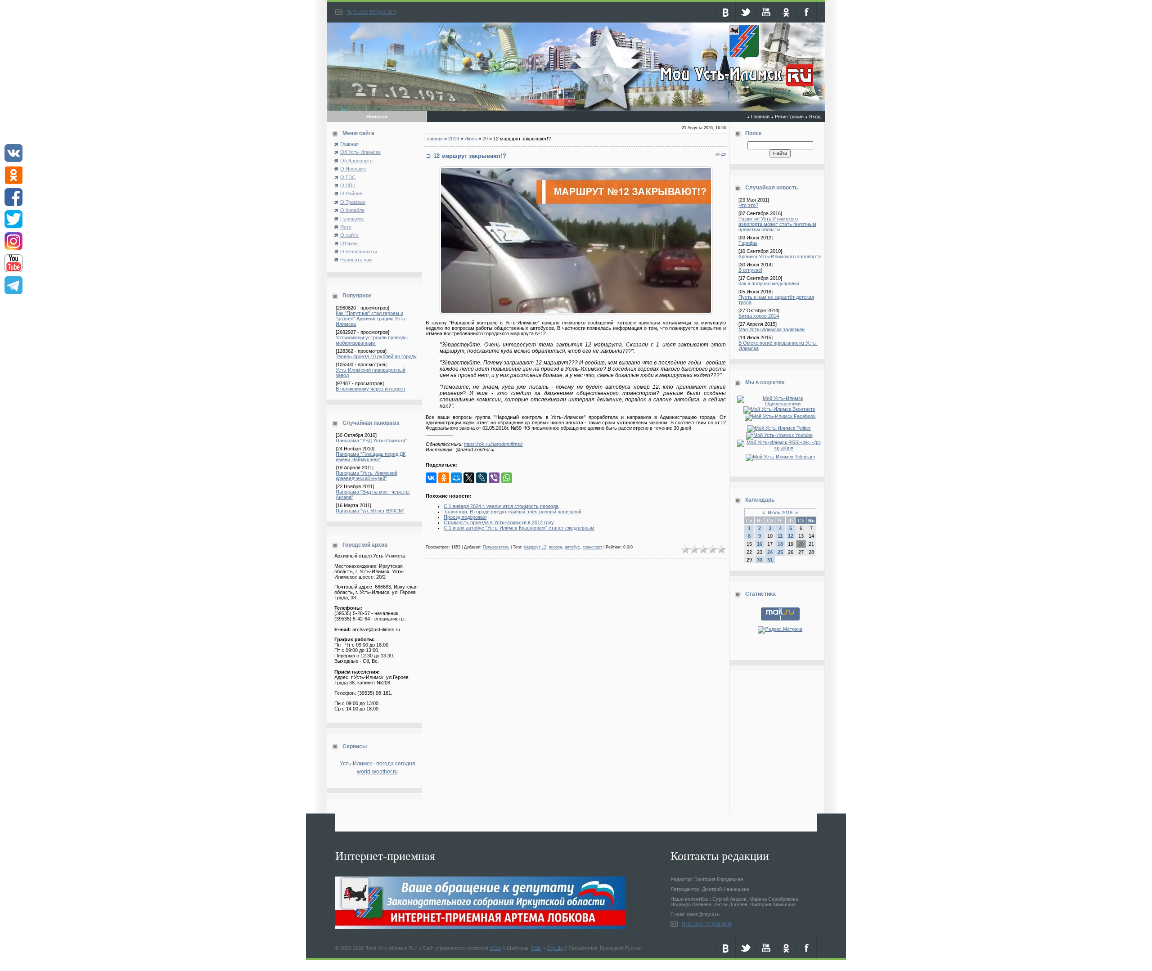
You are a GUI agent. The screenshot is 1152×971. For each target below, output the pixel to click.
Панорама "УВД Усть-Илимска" (371, 440)
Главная (760, 116)
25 (780, 552)
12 (790, 536)
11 (780, 536)
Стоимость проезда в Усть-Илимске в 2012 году (499, 522)
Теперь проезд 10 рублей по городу (376, 356)
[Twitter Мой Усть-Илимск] (780, 428)
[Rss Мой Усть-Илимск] (780, 447)
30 (759, 559)
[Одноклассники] (443, 477)
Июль (470, 138)
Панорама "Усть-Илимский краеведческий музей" (366, 475)
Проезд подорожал (465, 517)
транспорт (592, 547)
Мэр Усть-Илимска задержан (771, 329)
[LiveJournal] (481, 477)
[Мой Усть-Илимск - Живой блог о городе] (735, 87)
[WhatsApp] (506, 477)
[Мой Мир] (456, 477)
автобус (572, 547)
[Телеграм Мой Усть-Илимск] (780, 456)
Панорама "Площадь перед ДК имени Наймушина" (370, 456)
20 (485, 138)
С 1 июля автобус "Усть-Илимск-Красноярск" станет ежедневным (519, 527)
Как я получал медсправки (768, 283)
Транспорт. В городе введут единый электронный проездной (512, 511)
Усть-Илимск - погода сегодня (377, 763)
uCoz (495, 948)
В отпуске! (750, 270)
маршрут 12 (535, 547)
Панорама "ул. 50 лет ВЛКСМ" (370, 510)
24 (770, 552)
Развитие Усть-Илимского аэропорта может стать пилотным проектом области (777, 224)
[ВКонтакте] (431, 477)
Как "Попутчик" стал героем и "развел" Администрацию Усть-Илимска (371, 318)
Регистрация (789, 116)
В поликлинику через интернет (370, 388)
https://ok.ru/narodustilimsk (493, 444)
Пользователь (496, 547)
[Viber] (494, 477)
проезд (555, 547)
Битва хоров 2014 (758, 316)
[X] (469, 477)
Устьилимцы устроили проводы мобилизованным (372, 340)
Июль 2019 (780, 512)
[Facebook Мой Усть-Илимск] (780, 416)
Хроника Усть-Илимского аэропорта (779, 256)
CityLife (555, 948)
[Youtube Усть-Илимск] (780, 435)
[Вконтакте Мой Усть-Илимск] (780, 409)
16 (759, 544)
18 (780, 544)
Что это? (748, 205)
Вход (814, 116)
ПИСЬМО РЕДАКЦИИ (371, 12)
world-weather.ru (377, 772)
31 (770, 559)
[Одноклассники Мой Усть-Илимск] (780, 403)
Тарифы (747, 243)
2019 (453, 138)
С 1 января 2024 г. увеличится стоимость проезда (501, 506)
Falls (536, 948)
